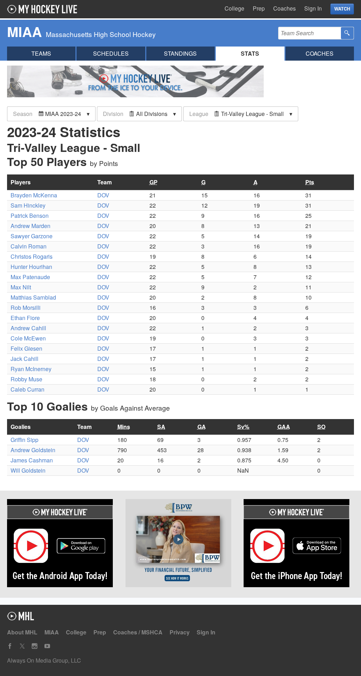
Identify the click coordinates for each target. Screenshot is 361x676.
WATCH (342, 9)
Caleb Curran (27, 389)
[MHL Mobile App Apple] (299, 544)
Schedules (111, 53)
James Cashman (32, 460)
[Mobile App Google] (62, 544)
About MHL (22, 632)
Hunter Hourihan (31, 267)
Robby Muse (26, 379)
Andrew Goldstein (33, 450)
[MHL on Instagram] (34, 646)
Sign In (313, 8)
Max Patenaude (30, 277)
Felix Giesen (26, 348)
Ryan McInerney (31, 369)
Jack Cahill (24, 359)
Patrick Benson (30, 215)
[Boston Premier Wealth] (181, 544)
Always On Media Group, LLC (44, 660)
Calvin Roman (29, 246)
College (234, 8)
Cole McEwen (28, 338)
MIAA (51, 632)
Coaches (284, 8)
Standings (180, 53)
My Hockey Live (44, 9)
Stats (250, 53)
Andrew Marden (30, 226)
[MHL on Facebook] (10, 646)
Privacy (180, 632)
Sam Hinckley (28, 205)
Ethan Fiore (25, 318)
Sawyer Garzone (32, 236)
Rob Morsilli (26, 307)
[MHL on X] (22, 646)
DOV (103, 195)
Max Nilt (21, 287)
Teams (41, 53)
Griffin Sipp (24, 440)
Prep (259, 8)
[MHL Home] (20, 618)
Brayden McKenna (34, 195)
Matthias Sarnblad (33, 297)
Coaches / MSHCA (138, 632)
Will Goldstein (28, 470)
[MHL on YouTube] (47, 646)
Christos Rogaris (32, 256)
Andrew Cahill (28, 328)
